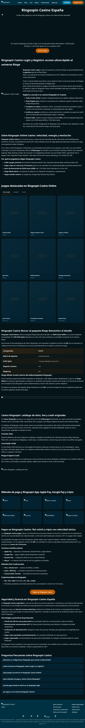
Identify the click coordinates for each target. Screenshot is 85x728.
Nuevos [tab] (16, 192)
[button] (42, 27)
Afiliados (74, 712)
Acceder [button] (66, 2)
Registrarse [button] (78, 2)
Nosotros (54, 2)
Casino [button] (20, 2)
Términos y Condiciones (60, 709)
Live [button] (31, 2)
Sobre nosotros (57, 704)
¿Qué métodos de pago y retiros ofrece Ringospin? (21, 679)
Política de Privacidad (60, 712)
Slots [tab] (24, 192)
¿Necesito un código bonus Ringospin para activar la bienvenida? (27, 660)
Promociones (45, 2)
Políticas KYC (76, 709)
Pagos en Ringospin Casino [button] (42, 592)
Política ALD (75, 707)
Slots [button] (25, 2)
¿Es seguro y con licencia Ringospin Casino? (19, 692)
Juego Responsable (78, 704)
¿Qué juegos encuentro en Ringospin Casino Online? (22, 673)
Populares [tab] (6, 192)
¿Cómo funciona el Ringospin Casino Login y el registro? (23, 666)
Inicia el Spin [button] (42, 51)
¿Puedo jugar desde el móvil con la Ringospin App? (21, 685)
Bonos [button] (37, 2)
